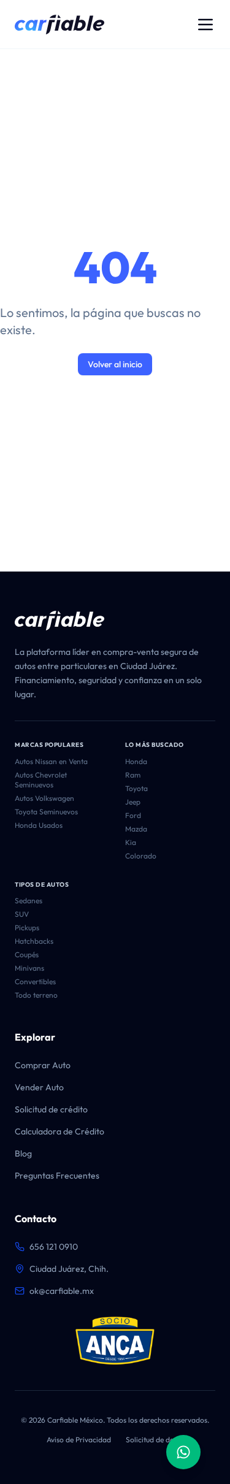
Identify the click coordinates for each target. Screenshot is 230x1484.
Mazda (136, 828)
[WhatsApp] (183, 1452)
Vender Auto (39, 1087)
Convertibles (35, 981)
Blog (23, 1153)
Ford (133, 815)
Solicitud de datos (155, 1439)
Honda (136, 761)
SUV (22, 914)
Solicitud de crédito (51, 1109)
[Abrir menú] (205, 24)
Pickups (27, 927)
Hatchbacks (34, 941)
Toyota (136, 788)
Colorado (140, 855)
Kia (130, 842)
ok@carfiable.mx (61, 1290)
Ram (132, 774)
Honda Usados (39, 825)
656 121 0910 (53, 1246)
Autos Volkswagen (44, 798)
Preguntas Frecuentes (57, 1175)
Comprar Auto (43, 1065)
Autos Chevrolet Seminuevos (41, 779)
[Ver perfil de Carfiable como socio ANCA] (115, 1341)
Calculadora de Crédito (59, 1131)
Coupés (27, 954)
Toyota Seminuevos (46, 811)
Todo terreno (36, 995)
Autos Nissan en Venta (51, 761)
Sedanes (28, 900)
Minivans (29, 968)
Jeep (132, 801)
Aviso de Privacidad (79, 1439)
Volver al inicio (115, 364)
